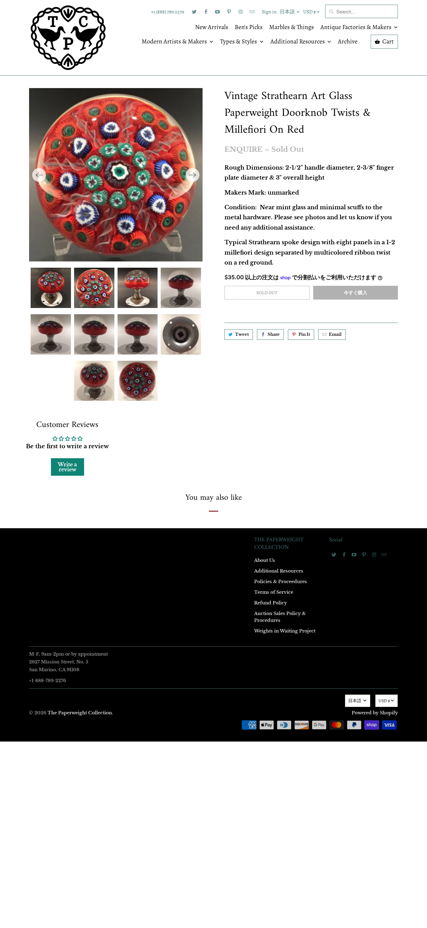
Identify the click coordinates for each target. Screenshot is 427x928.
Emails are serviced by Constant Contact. (175, 567)
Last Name (134, 445)
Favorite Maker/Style (143, 516)
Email (129, 373)
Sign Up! (213, 585)
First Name (134, 409)
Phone (130, 481)
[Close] (304, 329)
